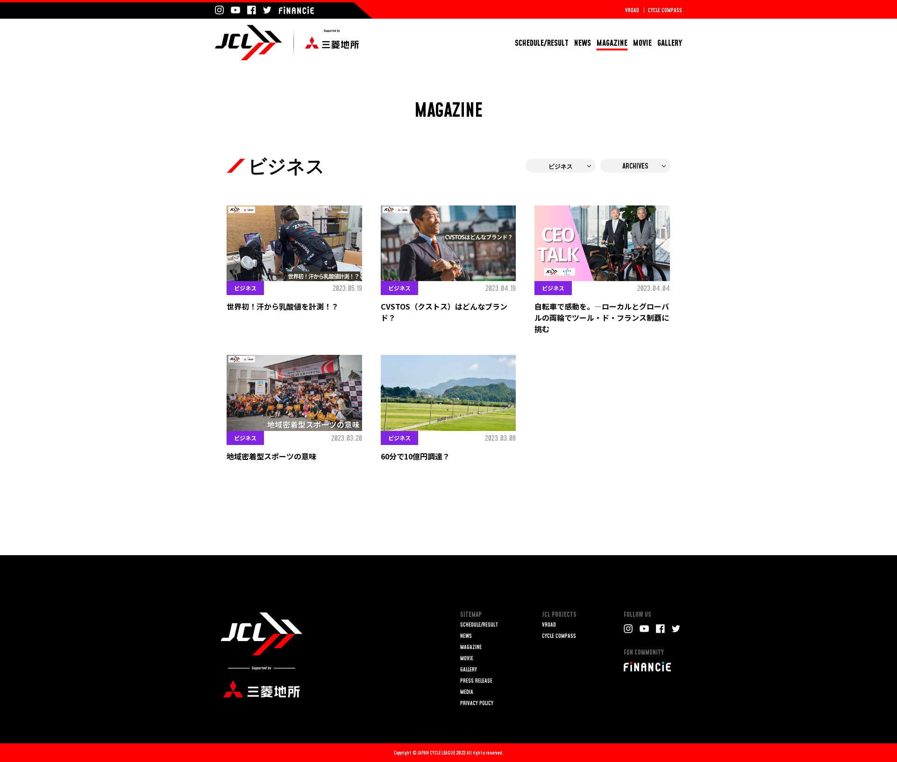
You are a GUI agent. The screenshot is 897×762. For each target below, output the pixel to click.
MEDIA (466, 692)
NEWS (582, 43)
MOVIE (642, 43)
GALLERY (669, 43)
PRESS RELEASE (476, 681)
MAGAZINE (612, 43)
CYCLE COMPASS (665, 10)
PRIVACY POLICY (476, 703)
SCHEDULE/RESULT (542, 43)
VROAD (632, 10)
